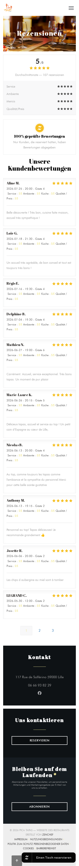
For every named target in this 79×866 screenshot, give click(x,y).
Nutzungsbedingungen (47, 840)
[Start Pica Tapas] (8, 8)
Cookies (29, 849)
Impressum (22, 840)
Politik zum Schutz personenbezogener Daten (39, 844)
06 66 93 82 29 (39, 685)
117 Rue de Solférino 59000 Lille (41, 677)
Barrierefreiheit (46, 849)
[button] (71, 8)
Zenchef (47, 834)
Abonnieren (39, 806)
